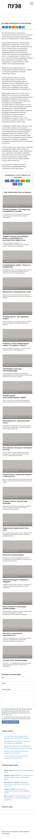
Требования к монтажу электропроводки (12, 370)
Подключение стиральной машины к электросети (17, 475)
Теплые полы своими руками (15, 660)
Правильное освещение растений (17, 292)
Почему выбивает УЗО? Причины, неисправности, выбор (17, 210)
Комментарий (6, 689)
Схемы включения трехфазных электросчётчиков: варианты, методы (17, 791)
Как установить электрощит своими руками (14, 608)
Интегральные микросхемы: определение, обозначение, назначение (17, 784)
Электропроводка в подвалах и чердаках (16, 581)
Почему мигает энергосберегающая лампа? (14, 397)
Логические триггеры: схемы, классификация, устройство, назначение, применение (17, 798)
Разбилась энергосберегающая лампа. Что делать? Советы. (16, 344)
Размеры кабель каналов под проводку (15, 502)
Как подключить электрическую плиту (16, 422)
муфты (4, 153)
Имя (3, 677)
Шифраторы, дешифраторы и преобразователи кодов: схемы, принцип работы (18, 777)
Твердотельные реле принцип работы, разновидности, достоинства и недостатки (15, 238)
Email (4, 683)
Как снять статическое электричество (12, 634)
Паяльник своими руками (13, 555)
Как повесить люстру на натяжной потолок (17, 449)
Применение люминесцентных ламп (15, 529)
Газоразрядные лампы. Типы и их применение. (16, 266)
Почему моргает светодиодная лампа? (16, 318)
